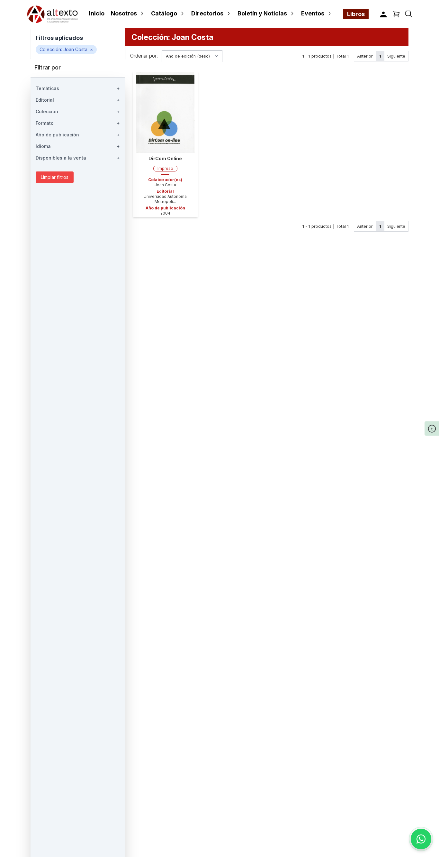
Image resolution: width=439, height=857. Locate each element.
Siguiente (396, 56)
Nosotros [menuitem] (124, 13)
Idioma (78, 146)
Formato (78, 123)
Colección (78, 111)
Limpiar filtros (54, 177)
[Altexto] (52, 14)
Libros (356, 14)
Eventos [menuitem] (312, 13)
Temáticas (78, 88)
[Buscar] (408, 14)
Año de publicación (78, 134)
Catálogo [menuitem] (164, 13)
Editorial (78, 100)
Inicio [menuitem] (96, 13)
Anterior (365, 56)
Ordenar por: (144, 56)
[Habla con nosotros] (421, 839)
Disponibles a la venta (78, 158)
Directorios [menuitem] (207, 13)
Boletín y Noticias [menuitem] (262, 13)
